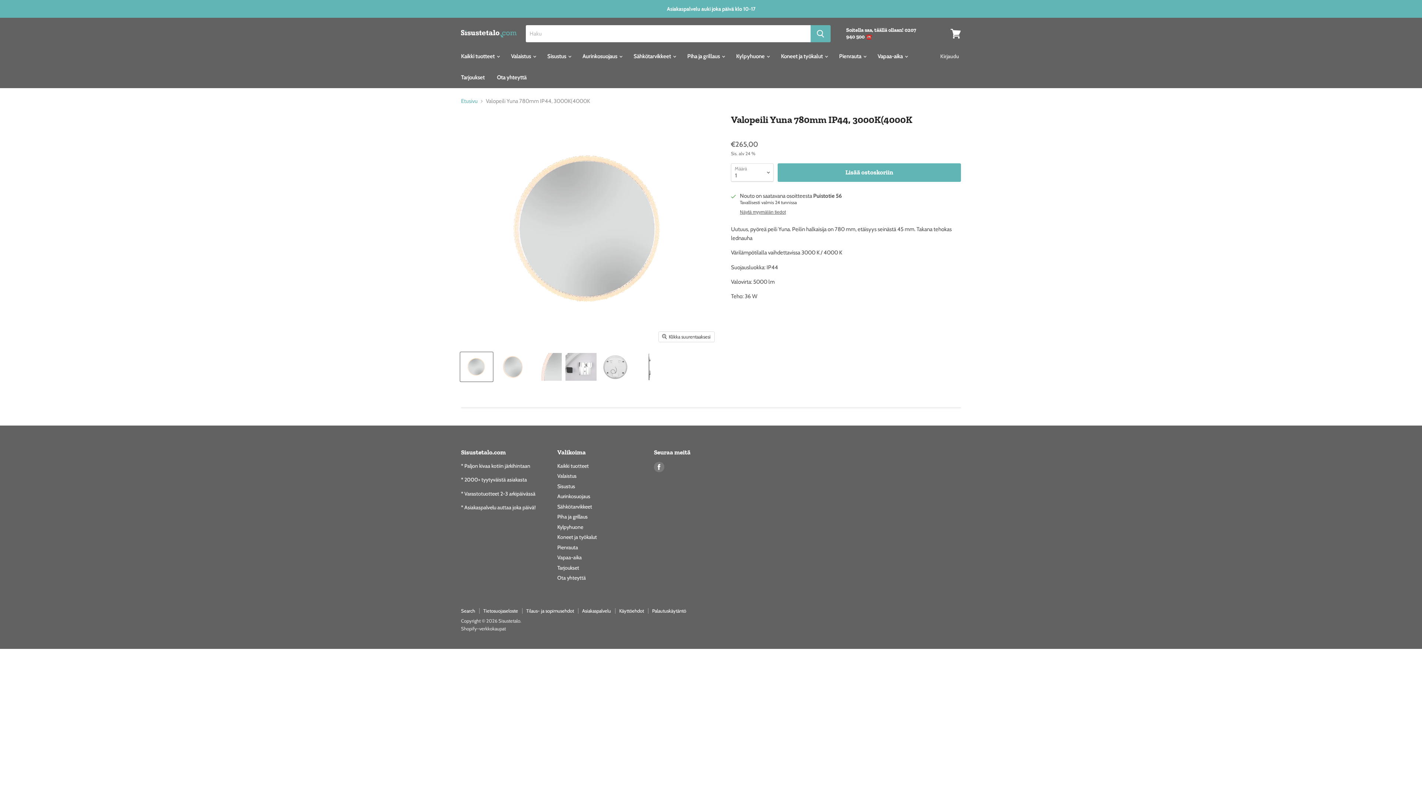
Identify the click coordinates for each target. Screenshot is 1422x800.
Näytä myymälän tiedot (763, 212)
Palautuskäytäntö (669, 611)
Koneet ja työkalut (802, 56)
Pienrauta (850, 56)
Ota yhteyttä (512, 77)
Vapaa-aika (891, 56)
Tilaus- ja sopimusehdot (550, 611)
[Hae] (821, 33)
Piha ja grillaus (704, 56)
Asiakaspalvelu (596, 611)
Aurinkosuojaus (600, 56)
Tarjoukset (473, 77)
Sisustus (557, 56)
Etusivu (469, 101)
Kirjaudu (949, 56)
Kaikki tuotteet (478, 56)
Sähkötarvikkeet (653, 56)
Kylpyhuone (751, 56)
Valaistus (521, 56)
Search (468, 611)
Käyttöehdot (631, 611)
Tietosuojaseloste (500, 611)
